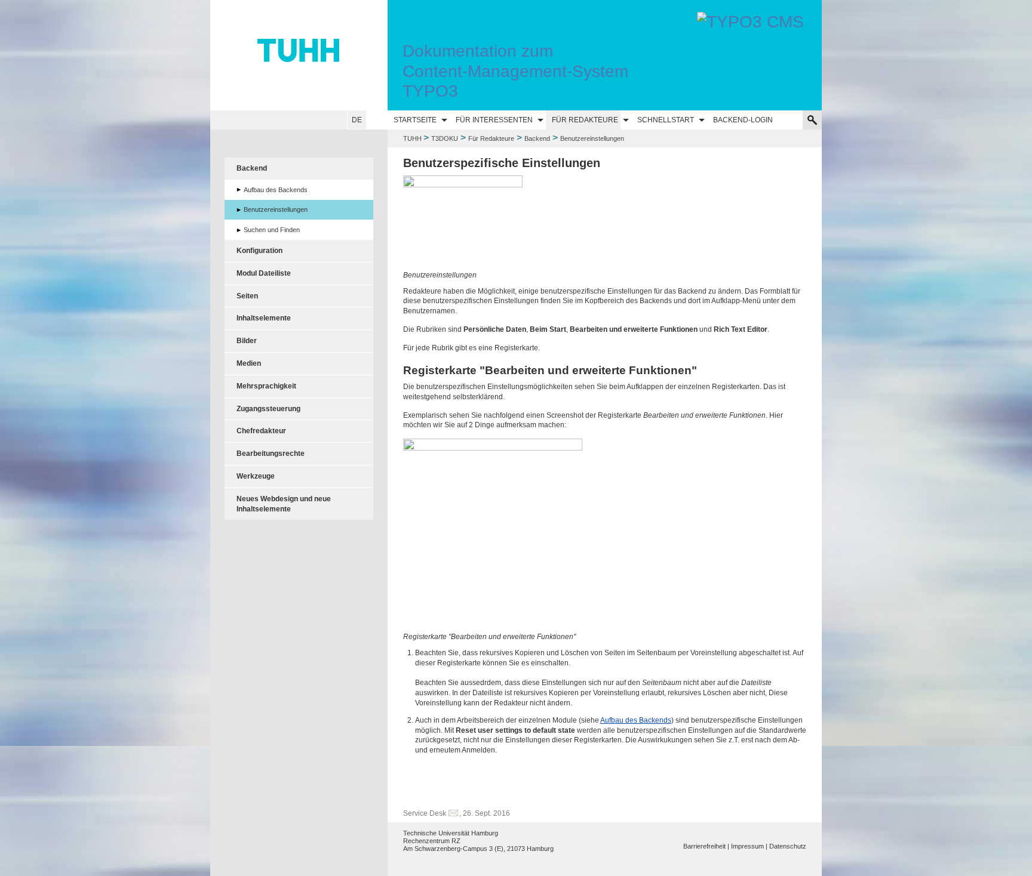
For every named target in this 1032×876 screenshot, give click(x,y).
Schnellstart (665, 120)
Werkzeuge (255, 476)
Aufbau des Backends (635, 720)
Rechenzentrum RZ (431, 840)
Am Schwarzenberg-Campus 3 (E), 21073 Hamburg (478, 848)
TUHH (412, 138)
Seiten (247, 296)
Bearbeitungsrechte (270, 453)
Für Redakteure (585, 120)
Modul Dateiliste (263, 273)
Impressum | (749, 846)
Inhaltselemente (263, 318)
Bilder (246, 341)
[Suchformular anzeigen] (812, 119)
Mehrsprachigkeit (266, 386)
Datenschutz (787, 846)
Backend (537, 138)
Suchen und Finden (272, 229)
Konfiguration (259, 250)
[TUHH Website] (299, 55)
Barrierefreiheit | (706, 846)
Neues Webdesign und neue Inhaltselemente (283, 504)
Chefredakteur (261, 431)
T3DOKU (444, 138)
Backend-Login (743, 120)
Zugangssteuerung (268, 409)
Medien (248, 363)
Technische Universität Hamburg (450, 833)
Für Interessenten (494, 120)
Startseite (415, 120)
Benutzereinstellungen (276, 209)
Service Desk (424, 813)
